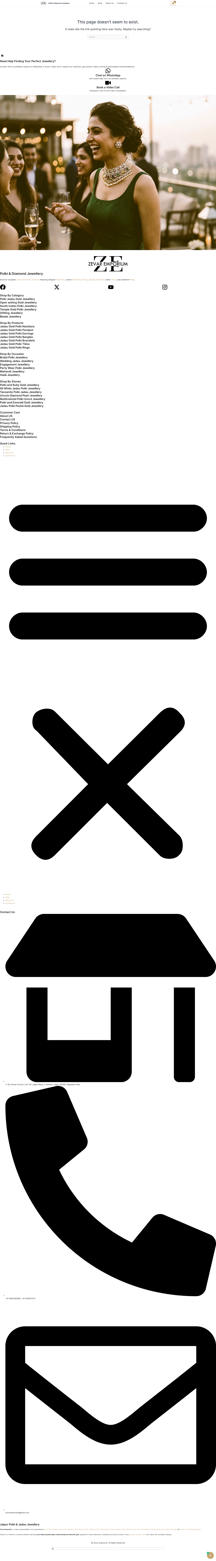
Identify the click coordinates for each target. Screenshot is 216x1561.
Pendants (76, 279)
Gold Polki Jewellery (51, 1529)
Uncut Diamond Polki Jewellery (84, 1529)
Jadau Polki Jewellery (66, 1529)
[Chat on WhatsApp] (108, 71)
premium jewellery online (137, 1534)
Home (91, 3)
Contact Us (122, 3)
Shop (100, 3)
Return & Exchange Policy (17, 433)
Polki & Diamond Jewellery (59, 3)
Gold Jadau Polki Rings (169, 1529)
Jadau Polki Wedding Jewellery (190, 1529)
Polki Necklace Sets (103, 1529)
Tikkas (113, 279)
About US (6, 416)
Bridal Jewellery (115, 1529)
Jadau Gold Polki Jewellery (27, 279)
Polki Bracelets (155, 1529)
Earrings (84, 279)
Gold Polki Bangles (143, 1529)
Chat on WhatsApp (108, 75)
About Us (110, 3)
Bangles (92, 279)
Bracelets (100, 279)
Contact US (7, 419)
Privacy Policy (9, 423)
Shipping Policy (10, 426)
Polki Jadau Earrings (129, 1529)
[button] (108, 676)
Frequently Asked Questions (18, 437)
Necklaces (60, 279)
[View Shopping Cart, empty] (173, 3)
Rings (132, 279)
